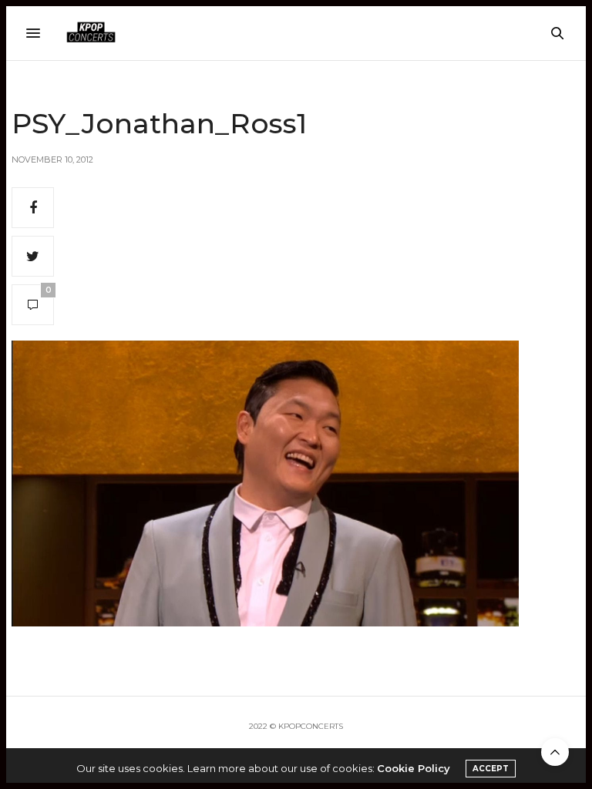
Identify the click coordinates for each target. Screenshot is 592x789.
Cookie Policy (413, 768)
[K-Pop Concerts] (91, 33)
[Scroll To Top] (555, 752)
